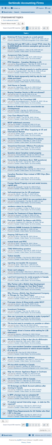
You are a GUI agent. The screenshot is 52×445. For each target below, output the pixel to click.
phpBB (19, 440)
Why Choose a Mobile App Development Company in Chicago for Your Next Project (28, 294)
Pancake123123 (21, 169)
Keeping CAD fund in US (18, 235)
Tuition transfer (14, 256)
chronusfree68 (20, 155)
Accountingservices (22, 101)
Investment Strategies (16, 309)
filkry (17, 229)
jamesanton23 (20, 288)
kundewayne (20, 359)
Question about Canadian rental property (24, 153)
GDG (17, 110)
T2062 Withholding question (19, 249)
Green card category (16, 270)
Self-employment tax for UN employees (24, 192)
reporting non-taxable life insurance (22, 263)
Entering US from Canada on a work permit (25, 37)
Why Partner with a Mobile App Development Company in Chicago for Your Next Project (26, 285)
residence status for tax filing (20, 206)
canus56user (20, 50)
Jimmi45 (18, 318)
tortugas (18, 311)
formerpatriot (20, 201)
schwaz (18, 80)
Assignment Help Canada (18, 55)
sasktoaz (19, 397)
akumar (18, 215)
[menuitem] (7, 8)
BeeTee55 (19, 162)
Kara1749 (19, 341)
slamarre (19, 140)
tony (17, 325)
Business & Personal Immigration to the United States (31, 40)
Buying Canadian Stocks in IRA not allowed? (26, 92)
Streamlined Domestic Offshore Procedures (25, 139)
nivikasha (19, 250)
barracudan (19, 272)
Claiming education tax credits (20, 167)
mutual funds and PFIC (17, 242)
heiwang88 (19, 415)
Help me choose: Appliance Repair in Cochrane (27, 372)
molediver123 (20, 222)
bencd (18, 304)
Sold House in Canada (17, 85)
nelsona (18, 373)
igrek (17, 243)
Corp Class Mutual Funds (18, 116)
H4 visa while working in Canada (21, 365)
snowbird (19, 208)
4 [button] (35, 28)
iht (16, 352)
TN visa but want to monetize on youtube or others (28, 323)
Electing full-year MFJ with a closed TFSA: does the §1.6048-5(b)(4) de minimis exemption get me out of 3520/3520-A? (29, 46)
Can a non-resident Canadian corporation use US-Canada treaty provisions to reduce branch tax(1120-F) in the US (29, 349)
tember (18, 124)
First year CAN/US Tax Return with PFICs (24, 221)
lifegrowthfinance (21, 64)
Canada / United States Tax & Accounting (27, 51)
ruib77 (18, 279)
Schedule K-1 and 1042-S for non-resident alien (27, 199)
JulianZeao (19, 87)
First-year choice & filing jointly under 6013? (26, 302)
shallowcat (19, 389)
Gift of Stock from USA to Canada (21, 379)
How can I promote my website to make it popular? (29, 316)
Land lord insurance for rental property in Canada (28, 277)
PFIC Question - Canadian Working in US (24, 62)
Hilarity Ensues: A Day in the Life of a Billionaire (27, 340)
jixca (17, 236)
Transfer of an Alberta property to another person (28, 69)
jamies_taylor (20, 133)
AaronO (18, 366)
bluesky (18, 334)
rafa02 (18, 117)
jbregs (18, 178)
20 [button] (44, 28)
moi (17, 94)
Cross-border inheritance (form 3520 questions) (27, 160)
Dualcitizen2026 (21, 71)
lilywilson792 (20, 57)
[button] (23, 28)
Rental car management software (21, 358)
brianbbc (19, 257)
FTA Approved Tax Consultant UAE (22, 99)
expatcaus (19, 406)
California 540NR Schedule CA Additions (24, 228)
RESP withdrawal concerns (19, 123)
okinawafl (19, 187)
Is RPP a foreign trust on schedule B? (23, 395)
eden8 (18, 194)
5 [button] (38, 28)
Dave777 (19, 380)
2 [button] (30, 28)
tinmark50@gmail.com (23, 39)
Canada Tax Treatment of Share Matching (24, 213)
